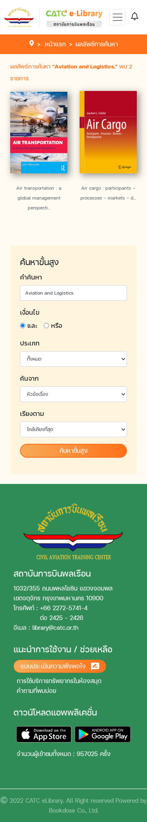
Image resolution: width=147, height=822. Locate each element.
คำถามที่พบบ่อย (36, 691)
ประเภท (30, 343)
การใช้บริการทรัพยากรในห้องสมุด (59, 681)
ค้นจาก (29, 378)
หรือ (56, 325)
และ (32, 325)
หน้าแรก (55, 44)
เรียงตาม (32, 413)
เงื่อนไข (30, 312)
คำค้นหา (31, 277)
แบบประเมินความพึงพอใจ (54, 666)
